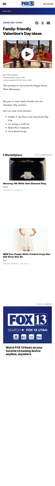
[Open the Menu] (4, 4)
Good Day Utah (12, 22)
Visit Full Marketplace (43, 155)
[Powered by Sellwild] (48, 304)
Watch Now (47, 4)
